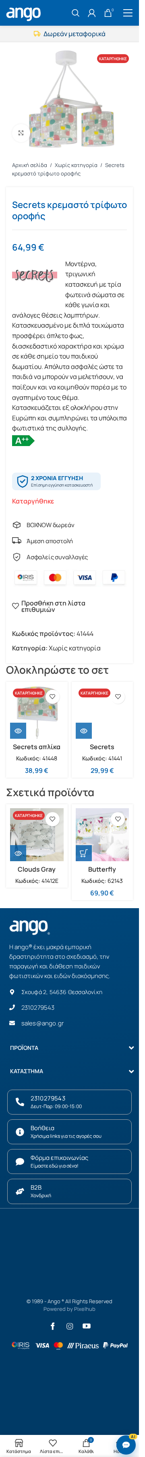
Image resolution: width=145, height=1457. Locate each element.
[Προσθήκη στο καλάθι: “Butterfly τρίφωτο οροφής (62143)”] (84, 853)
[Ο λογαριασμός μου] (92, 13)
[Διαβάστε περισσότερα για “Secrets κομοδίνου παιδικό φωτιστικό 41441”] (84, 731)
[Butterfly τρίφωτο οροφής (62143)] (102, 835)
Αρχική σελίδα (30, 165)
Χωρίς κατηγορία (77, 165)
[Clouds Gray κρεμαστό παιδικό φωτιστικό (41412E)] (37, 835)
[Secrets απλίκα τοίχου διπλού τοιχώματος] (37, 712)
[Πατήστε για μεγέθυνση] (21, 133)
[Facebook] (53, 1326)
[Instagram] (70, 1326)
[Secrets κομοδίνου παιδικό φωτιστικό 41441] (102, 712)
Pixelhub (84, 1308)
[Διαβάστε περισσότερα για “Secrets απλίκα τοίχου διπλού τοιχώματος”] (18, 731)
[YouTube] (86, 1326)
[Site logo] (24, 12)
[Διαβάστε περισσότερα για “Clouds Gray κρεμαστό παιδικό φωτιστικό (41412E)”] (18, 853)
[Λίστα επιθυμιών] (53, 697)
